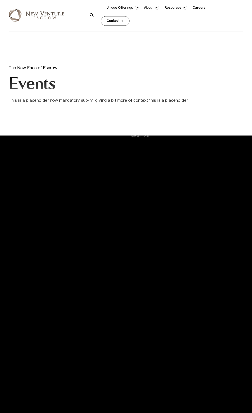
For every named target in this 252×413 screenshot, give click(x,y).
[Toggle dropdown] (137, 8)
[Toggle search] (91, 15)
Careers (199, 7)
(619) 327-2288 (140, 136)
